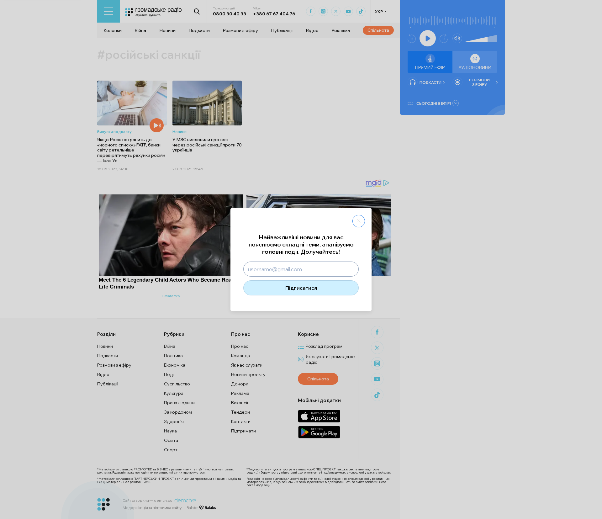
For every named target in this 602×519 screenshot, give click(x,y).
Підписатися (301, 288)
